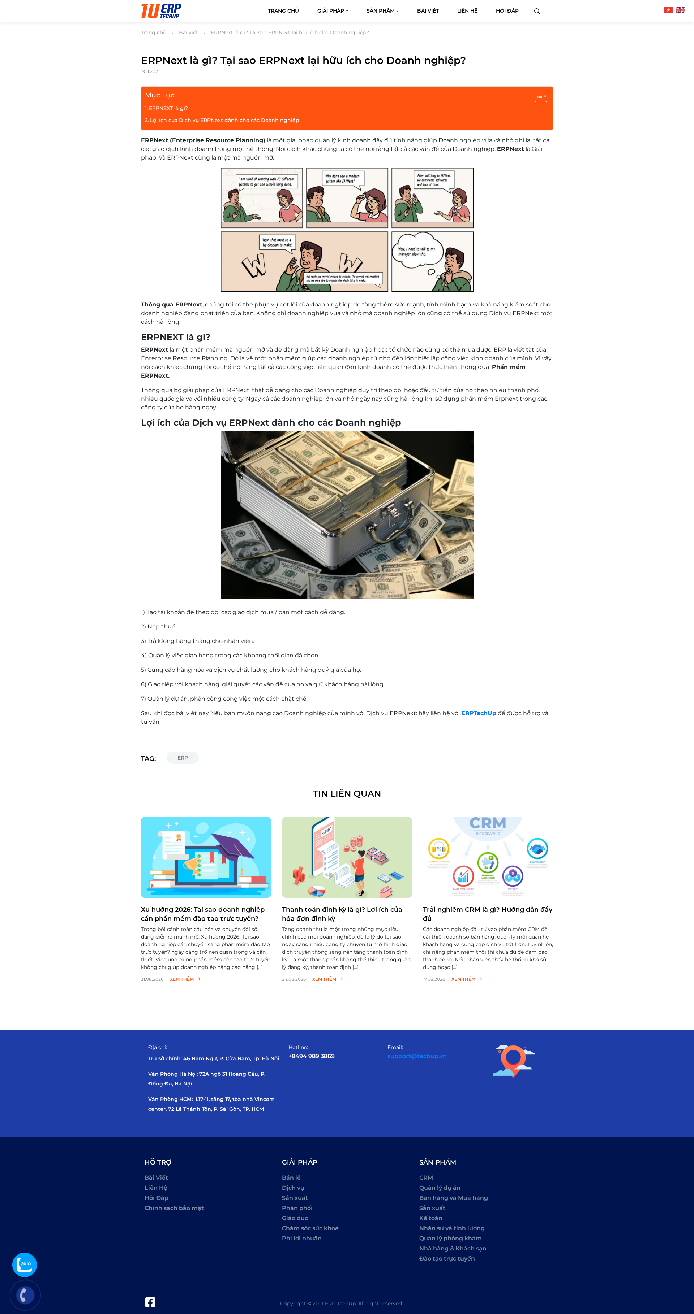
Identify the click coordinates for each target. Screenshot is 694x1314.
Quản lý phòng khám (450, 1238)
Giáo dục (295, 1218)
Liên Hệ (156, 1187)
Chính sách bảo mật (174, 1208)
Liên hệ (467, 11)
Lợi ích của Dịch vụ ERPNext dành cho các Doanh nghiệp (224, 120)
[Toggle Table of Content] (537, 96)
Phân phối (297, 1208)
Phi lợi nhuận (302, 1238)
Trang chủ (283, 11)
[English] (682, 9)
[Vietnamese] (670, 9)
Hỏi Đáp (156, 1198)
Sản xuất (295, 1198)
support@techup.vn (417, 1056)
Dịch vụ (293, 1187)
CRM (426, 1177)
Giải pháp (331, 11)
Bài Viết (156, 1177)
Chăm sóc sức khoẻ (310, 1228)
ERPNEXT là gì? (168, 108)
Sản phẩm (381, 11)
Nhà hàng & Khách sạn (453, 1248)
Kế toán (430, 1218)
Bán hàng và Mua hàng (453, 1198)
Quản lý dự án (439, 1187)
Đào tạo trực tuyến (447, 1258)
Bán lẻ (291, 1177)
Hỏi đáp (507, 11)
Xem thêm (182, 979)
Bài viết (428, 11)
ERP (182, 757)
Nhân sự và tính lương (452, 1228)
